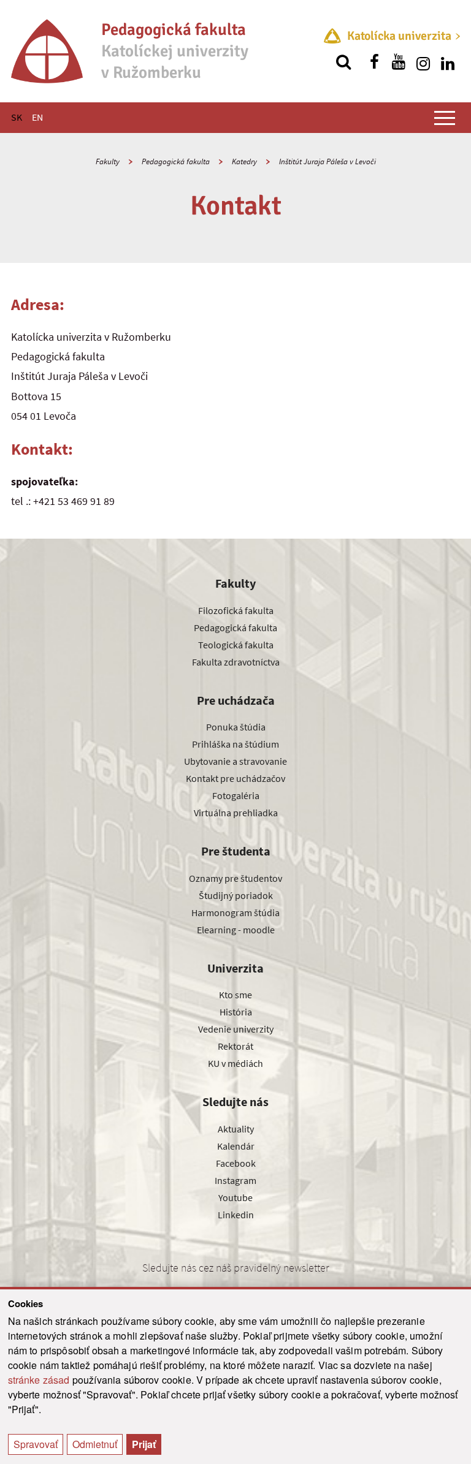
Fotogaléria (235, 795)
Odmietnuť (94, 1444)
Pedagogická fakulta (176, 161)
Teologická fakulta (236, 645)
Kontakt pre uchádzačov (235, 778)
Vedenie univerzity (236, 1029)
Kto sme (235, 994)
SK (16, 117)
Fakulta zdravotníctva (236, 662)
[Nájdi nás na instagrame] (423, 62)
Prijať (144, 1444)
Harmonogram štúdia (235, 912)
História (236, 1012)
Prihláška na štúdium (235, 744)
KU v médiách (235, 1063)
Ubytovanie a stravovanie (235, 761)
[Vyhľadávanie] (343, 62)
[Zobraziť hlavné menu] (444, 117)
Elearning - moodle (236, 930)
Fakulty (108, 161)
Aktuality (236, 1129)
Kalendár (236, 1146)
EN (37, 117)
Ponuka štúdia (236, 727)
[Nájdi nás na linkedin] (447, 62)
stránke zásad (39, 1380)
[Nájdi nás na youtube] (398, 62)
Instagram (235, 1180)
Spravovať (35, 1444)
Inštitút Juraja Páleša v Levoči (327, 161)
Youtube (235, 1197)
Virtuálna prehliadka (236, 812)
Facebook (236, 1163)
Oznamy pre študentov (235, 878)
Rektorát (235, 1046)
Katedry (244, 161)
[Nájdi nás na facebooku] (374, 62)
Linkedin (236, 1214)
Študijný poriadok (236, 895)
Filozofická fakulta (236, 610)
